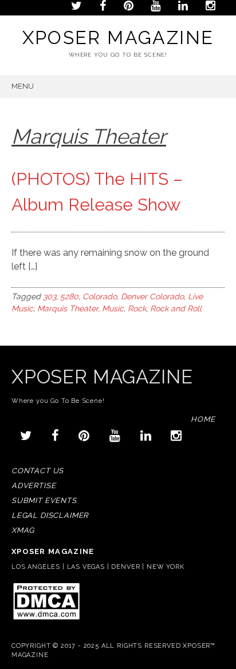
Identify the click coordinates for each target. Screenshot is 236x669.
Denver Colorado (152, 296)
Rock (137, 308)
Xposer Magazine (118, 37)
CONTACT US (37, 470)
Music (113, 308)
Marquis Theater (67, 308)
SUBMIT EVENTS (44, 500)
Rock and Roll (176, 308)
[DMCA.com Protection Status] (46, 619)
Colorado (99, 296)
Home (203, 419)
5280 (69, 296)
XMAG (22, 530)
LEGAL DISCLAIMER (49, 515)
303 (49, 296)
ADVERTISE (33, 485)
